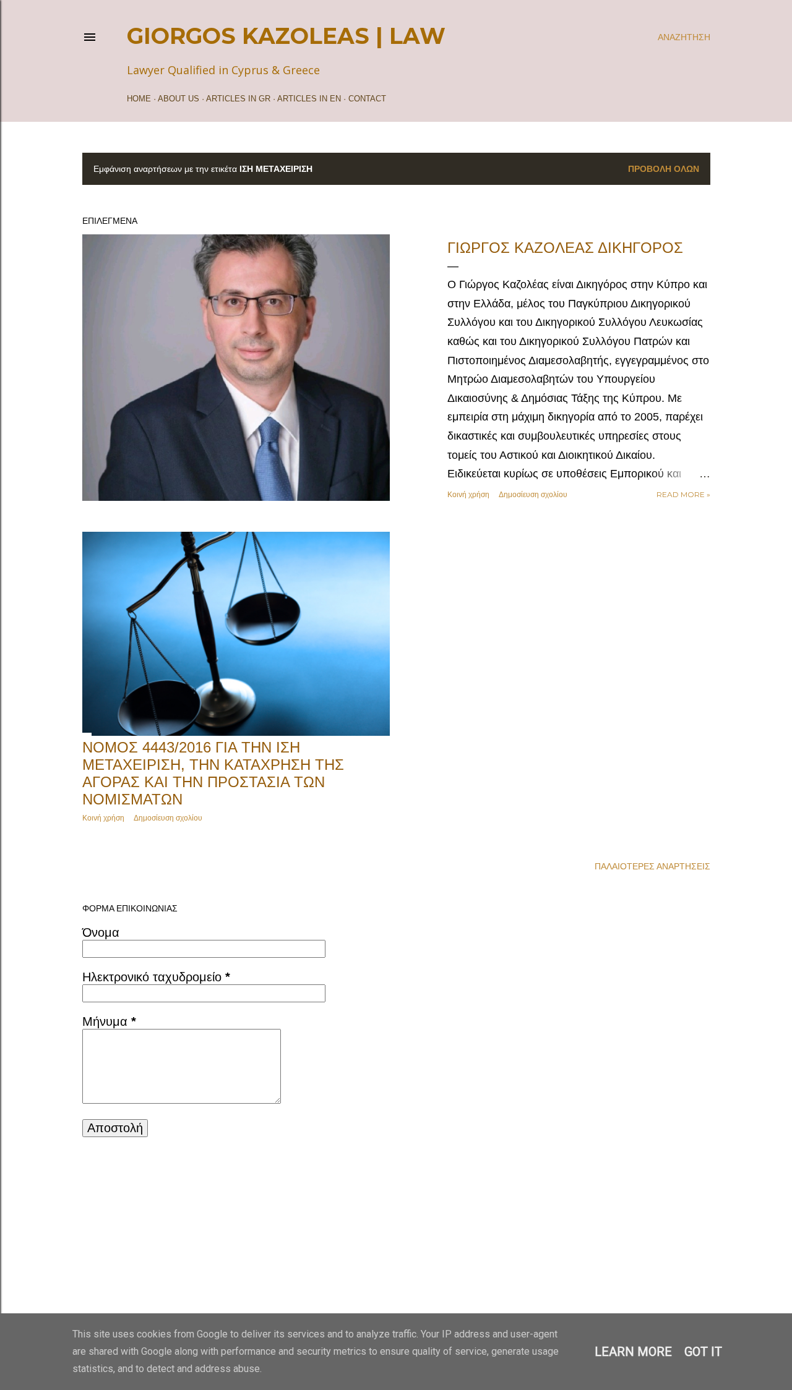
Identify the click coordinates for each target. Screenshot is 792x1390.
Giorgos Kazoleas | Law (286, 35)
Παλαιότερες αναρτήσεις (652, 866)
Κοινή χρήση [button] (468, 494)
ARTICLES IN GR (238, 98)
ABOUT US (178, 98)
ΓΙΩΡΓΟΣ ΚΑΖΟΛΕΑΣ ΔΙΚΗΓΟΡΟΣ (565, 247)
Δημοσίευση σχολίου (533, 494)
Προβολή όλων (663, 169)
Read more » (683, 494)
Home (139, 98)
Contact (367, 98)
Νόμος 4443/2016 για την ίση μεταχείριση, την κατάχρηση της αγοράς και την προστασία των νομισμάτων (213, 773)
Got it (703, 1351)
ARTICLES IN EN (309, 98)
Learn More (633, 1351)
